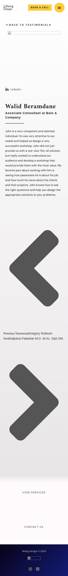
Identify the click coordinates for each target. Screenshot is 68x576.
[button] (40, 7)
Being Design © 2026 (34, 551)
